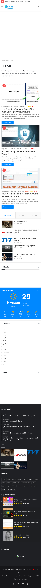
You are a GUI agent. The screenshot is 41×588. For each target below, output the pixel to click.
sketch (19, 486)
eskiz (30, 479)
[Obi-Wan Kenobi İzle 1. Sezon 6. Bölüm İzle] (7, 257)
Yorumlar (34, 215)
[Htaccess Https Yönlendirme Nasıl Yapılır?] (20, 136)
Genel (4, 335)
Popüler (21, 215)
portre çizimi (11, 486)
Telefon (5, 359)
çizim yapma (11, 489)
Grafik (4, 338)
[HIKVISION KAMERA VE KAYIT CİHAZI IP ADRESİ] (7, 232)
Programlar (6, 353)
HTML (4, 341)
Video (4, 361)
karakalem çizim (26, 482)
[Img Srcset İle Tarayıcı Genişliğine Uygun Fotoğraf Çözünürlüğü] (20, 94)
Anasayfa (5, 60)
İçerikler (5, 344)
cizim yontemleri (16, 479)
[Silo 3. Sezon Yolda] (7, 224)
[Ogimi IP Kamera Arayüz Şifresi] (7, 248)
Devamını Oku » (7, 122)
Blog (4, 329)
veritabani (33, 486)
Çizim (4, 332)
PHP (4, 347)
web (4, 364)
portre (4, 486)
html (3, 482)
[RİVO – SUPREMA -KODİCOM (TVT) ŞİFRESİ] (7, 240)
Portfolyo (5, 350)
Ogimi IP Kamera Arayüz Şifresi (24, 246)
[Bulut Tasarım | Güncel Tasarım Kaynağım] (9, 7)
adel (3, 479)
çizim (3, 489)
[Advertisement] (20, 33)
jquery (9, 482)
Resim (4, 356)
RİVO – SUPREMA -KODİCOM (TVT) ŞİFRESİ (17, 1)
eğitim (36, 479)
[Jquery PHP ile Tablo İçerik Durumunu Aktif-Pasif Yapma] (20, 178)
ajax (8, 479)
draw (25, 479)
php (34, 482)
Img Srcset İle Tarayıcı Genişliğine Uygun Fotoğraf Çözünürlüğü (18, 110)
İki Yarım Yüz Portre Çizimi (21, 535)
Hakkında (24, 579)
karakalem (16, 482)
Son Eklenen (8, 215)
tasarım (26, 486)
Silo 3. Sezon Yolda (20, 221)
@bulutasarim (6, 106)
